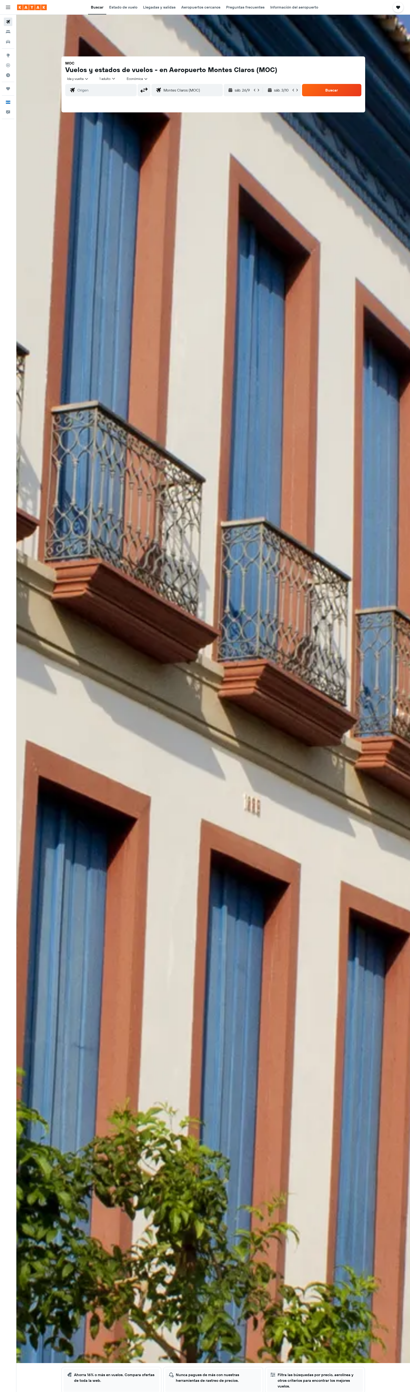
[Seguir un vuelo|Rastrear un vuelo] (8, 65)
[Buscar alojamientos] (8, 32)
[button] (8, 7)
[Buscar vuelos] (8, 22)
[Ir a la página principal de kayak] (32, 7)
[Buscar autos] (8, 41)
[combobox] (78, 78)
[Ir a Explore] (8, 55)
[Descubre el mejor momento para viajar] (8, 75)
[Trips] (8, 88)
